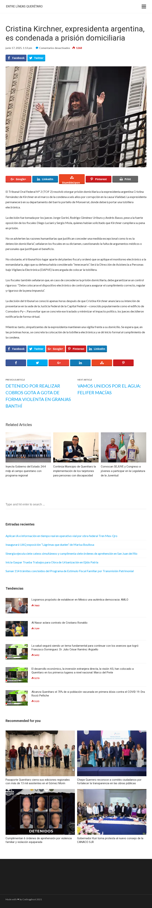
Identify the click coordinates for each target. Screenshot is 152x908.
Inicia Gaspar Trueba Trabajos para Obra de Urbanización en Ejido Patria (52, 562)
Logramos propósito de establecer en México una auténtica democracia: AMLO (80, 599)
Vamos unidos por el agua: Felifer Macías (109, 389)
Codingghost (29, 899)
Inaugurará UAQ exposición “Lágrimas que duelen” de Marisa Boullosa (50, 544)
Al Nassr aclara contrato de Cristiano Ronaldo (59, 622)
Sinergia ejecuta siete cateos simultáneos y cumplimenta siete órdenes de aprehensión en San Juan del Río (71, 553)
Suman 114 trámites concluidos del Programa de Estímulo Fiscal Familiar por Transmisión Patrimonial (70, 571)
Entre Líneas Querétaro (24, 6)
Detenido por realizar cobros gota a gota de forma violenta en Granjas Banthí (38, 396)
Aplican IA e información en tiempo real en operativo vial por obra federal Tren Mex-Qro (61, 536)
